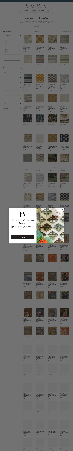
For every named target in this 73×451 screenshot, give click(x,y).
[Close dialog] (62, 209)
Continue (22, 237)
